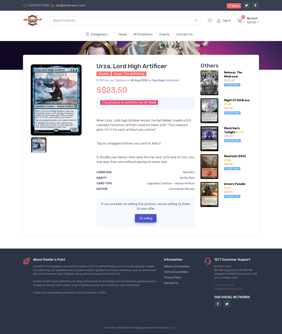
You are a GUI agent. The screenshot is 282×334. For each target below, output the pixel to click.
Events (164, 34)
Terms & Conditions (176, 272)
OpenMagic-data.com (165, 80)
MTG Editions (143, 34)
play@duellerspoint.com (71, 5)
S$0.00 (252, 20)
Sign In (235, 5)
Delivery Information (177, 266)
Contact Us (184, 34)
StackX (173, 327)
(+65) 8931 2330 (38, 5)
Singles (103, 73)
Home (123, 34)
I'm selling (145, 218)
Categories (98, 34)
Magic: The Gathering (129, 73)
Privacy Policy (172, 277)
